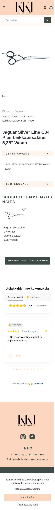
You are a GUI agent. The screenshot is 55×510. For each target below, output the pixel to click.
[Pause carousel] (27, 373)
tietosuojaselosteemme (27, 489)
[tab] (13, 369)
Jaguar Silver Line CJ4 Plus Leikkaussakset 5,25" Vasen (18, 118)
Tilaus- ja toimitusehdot (27, 454)
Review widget (19, 383)
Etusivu (6, 111)
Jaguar (19, 111)
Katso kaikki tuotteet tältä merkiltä (28, 260)
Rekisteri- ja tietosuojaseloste (27, 459)
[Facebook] (32, 436)
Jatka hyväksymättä (27, 504)
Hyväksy (27, 497)
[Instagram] (23, 436)
